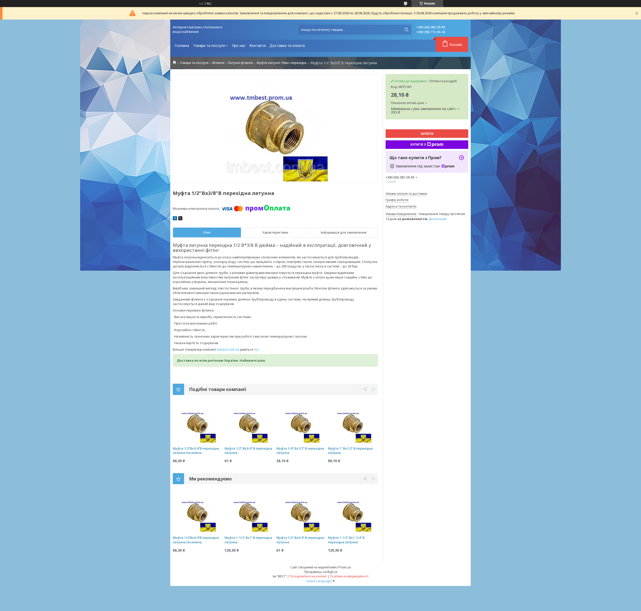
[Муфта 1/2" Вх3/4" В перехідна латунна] (249, 424)
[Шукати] (406, 30)
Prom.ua (344, 567)
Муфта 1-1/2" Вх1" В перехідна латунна (248, 539)
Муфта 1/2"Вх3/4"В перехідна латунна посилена (196, 450)
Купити (427, 134)
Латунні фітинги (240, 63)
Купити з (418, 144)
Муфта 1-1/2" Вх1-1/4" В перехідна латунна (346, 539)
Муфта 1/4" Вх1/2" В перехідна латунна (300, 450)
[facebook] (175, 219)
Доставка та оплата (287, 45)
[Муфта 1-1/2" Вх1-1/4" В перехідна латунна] (353, 513)
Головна (182, 45)
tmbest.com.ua (228, 349)
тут (256, 349)
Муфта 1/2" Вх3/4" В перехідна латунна (248, 450)
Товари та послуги (209, 45)
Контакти (257, 45)
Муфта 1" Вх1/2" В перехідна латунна (350, 450)
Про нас (238, 45)
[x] (180, 219)
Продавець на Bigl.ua (320, 571)
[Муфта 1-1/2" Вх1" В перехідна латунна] (249, 513)
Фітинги (218, 63)
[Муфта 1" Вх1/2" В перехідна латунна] (353, 424)
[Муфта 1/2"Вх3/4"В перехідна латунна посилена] (198, 424)
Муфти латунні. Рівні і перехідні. (282, 63)
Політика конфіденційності (349, 576)
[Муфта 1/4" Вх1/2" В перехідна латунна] (301, 424)
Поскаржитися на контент (308, 576)
